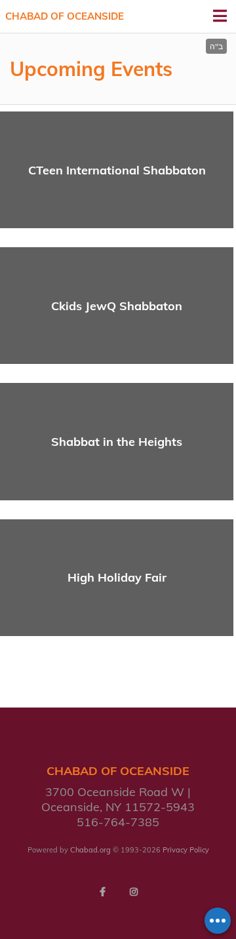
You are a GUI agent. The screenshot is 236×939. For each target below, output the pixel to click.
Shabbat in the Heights (116, 441)
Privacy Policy (186, 849)
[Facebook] (102, 891)
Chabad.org (90, 849)
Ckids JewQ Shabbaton (116, 305)
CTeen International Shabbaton (117, 170)
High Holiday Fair (117, 577)
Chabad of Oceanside (64, 16)
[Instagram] (133, 891)
